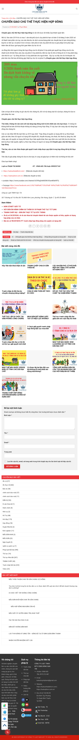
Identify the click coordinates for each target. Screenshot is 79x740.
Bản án (5, 489)
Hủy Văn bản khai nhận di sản (19, 620)
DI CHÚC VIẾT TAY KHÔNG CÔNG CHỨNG (23, 593)
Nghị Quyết (6, 542)
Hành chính (6, 508)
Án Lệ (5, 481)
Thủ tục (5, 554)
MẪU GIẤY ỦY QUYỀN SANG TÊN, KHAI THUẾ (24, 613)
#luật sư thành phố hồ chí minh (21, 240)
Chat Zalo (4, 714)
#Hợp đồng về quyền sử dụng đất (55, 237)
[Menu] (3, 8)
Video (5, 569)
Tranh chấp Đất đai (9, 565)
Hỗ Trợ (5, 515)
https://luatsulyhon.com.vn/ (13, 176)
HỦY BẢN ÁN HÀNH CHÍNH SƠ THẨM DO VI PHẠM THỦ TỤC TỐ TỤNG (30, 209)
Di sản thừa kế (7, 504)
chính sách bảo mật (9, 493)
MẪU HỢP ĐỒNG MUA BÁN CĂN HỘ (22, 606)
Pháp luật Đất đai (8, 550)
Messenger (4, 721)
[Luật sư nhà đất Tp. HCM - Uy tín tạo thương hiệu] (39, 9)
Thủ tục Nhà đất (8, 557)
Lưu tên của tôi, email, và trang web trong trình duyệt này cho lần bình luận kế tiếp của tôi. (39, 461)
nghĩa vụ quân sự (8, 546)
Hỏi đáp (5, 519)
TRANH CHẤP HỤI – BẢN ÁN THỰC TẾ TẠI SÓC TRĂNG (24, 212)
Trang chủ (5, 18)
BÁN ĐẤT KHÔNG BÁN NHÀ (18, 627)
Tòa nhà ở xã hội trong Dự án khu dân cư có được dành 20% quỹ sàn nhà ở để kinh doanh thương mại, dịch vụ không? (43, 587)
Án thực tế (6, 485)
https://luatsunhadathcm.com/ (14, 171)
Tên (6, 433)
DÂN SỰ (5, 500)
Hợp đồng (6, 523)
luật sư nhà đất (68, 240)
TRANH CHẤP (7, 561)
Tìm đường (4, 708)
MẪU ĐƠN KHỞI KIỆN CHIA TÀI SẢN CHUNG (23, 600)
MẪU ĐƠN (6, 538)
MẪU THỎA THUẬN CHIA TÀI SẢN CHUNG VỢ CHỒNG (27, 579)
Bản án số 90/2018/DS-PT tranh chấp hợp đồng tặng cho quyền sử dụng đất (32, 221)
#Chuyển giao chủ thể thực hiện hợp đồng (29, 237)
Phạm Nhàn (23, 27)
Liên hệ (25, 695)
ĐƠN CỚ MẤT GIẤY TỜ (12, 206)
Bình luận (8, 415)
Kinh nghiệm (7, 531)
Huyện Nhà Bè (7, 527)
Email (6, 442)
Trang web (8, 452)
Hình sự (5, 512)
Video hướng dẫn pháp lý (27, 688)
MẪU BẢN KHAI (8, 534)
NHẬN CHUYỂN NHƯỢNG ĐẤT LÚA (20, 640)
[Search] (76, 9)
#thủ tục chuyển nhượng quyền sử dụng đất (47, 240)
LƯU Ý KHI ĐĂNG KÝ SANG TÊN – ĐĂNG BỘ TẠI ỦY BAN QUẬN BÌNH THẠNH (35, 634)
